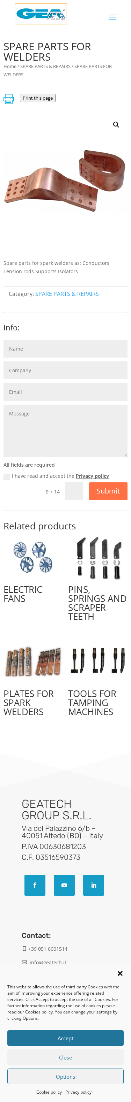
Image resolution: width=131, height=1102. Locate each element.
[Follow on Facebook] (34, 885)
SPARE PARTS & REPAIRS (45, 66)
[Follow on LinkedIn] (93, 885)
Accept (65, 1038)
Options (65, 1076)
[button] (120, 973)
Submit (108, 491)
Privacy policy (78, 1092)
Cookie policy (49, 1092)
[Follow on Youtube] (64, 885)
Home (9, 66)
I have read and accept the (60, 476)
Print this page (38, 98)
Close (65, 1057)
